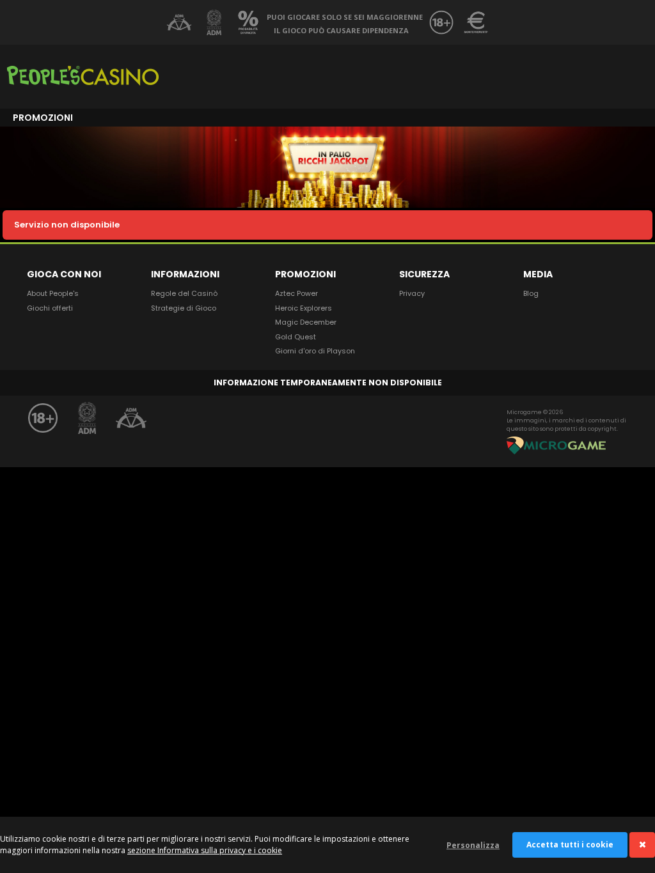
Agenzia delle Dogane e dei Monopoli (214, 22)
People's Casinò (82, 76)
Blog (531, 293)
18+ (441, 22)
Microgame (557, 445)
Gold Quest (295, 337)
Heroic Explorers (303, 308)
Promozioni (43, 117)
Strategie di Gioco (183, 308)
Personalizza (473, 845)
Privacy (412, 293)
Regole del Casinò (184, 293)
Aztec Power (296, 293)
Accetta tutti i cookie (569, 844)
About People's (53, 293)
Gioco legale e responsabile (179, 22)
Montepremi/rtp (476, 22)
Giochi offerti (50, 308)
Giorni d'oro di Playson (315, 351)
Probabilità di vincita (248, 22)
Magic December (305, 322)
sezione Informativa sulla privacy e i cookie (204, 850)
